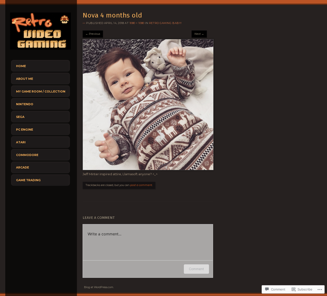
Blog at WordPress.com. (99, 287)
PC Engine (24, 129)
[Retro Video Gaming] (40, 51)
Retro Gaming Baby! (165, 23)
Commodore (27, 155)
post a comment (141, 185)
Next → (199, 33)
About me (24, 79)
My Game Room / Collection (40, 91)
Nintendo (24, 104)
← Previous (92, 33)
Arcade (22, 167)
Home (21, 66)
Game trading (28, 180)
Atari (21, 142)
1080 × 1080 (137, 23)
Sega (20, 117)
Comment (196, 269)
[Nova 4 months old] (148, 169)
